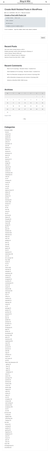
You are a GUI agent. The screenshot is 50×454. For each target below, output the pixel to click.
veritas (7, 393)
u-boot (7, 385)
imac (6, 238)
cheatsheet (8, 174)
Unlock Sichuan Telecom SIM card (13, 53)
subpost (30, 29)
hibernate (7, 234)
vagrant (7, 389)
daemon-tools (8, 190)
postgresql (7, 327)
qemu (6, 337)
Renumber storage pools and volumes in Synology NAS (26, 74)
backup (7, 147)
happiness (7, 432)
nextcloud (7, 290)
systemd (7, 379)
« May (24, 119)
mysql (6, 287)
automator (7, 143)
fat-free (7, 215)
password (7, 314)
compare (7, 180)
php (6, 317)
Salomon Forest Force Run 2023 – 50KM (14, 57)
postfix (7, 325)
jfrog (6, 246)
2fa (6, 132)
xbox (6, 441)
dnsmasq (7, 199)
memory (7, 275)
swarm (6, 376)
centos (7, 169)
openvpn (7, 302)
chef (6, 176)
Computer (7, 130)
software (7, 354)
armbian (7, 139)
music (6, 285)
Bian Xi (19, 12)
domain (7, 203)
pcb (6, 316)
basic (6, 149)
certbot (7, 170)
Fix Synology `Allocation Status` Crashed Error (24, 68)
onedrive (7, 298)
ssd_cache (7, 358)
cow (6, 186)
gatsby (7, 364)
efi (5, 207)
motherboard (8, 283)
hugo (7, 368)
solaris (6, 356)
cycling (7, 414)
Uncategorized (8, 445)
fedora (6, 217)
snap (6, 352)
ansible (7, 136)
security (7, 348)
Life (5, 422)
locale (6, 261)
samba (6, 345)
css (6, 188)
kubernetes (8, 254)
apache (7, 138)
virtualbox (7, 399)
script (27, 29)
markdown (7, 273)
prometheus (8, 333)
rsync (6, 343)
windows (7, 405)
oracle (6, 304)
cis (6, 178)
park (6, 439)
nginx (6, 292)
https (6, 236)
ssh (6, 360)
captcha (7, 167)
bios (6, 157)
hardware (7, 232)
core (6, 184)
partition (7, 312)
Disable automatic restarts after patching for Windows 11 (19, 51)
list (17, 29)
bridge (6, 163)
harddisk (7, 230)
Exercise (7, 412)
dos (6, 205)
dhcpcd (7, 196)
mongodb (7, 279)
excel (6, 211)
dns (6, 198)
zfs (6, 410)
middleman (8, 372)
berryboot (7, 153)
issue (6, 436)
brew (6, 161)
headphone (8, 434)
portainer (7, 323)
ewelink (7, 428)
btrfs (6, 165)
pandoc (7, 310)
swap (6, 374)
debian (7, 192)
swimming (7, 418)
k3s (6, 250)
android (7, 134)
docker (7, 201)
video (6, 395)
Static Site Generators (10, 362)
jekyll (7, 370)
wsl (6, 408)
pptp (6, 329)
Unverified (7, 447)
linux (6, 259)
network (7, 288)
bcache (7, 151)
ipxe (6, 242)
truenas (7, 383)
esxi (6, 209)
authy (6, 141)
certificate (7, 172)
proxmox (7, 335)
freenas (7, 221)
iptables (7, 240)
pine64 (7, 319)
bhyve (6, 155)
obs (6, 294)
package (7, 308)
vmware (7, 401)
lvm (6, 263)
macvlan (7, 269)
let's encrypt (8, 258)
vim (6, 397)
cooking (7, 426)
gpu (6, 227)
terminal (7, 381)
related (23, 29)
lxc (6, 265)
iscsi (6, 244)
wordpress (11, 29)
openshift (7, 300)
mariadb (7, 271)
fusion (6, 223)
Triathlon (7, 420)
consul (6, 182)
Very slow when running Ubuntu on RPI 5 (15, 49)
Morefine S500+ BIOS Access (20, 80)
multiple (20, 29)
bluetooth (7, 159)
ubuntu (7, 387)
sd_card (7, 347)
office (6, 296)
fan (6, 213)
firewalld (7, 219)
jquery (6, 248)
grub (6, 228)
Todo (6, 443)
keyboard (7, 252)
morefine (7, 281)
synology (7, 377)
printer (6, 331)
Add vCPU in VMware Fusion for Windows (15, 55)
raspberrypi (8, 341)
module (7, 277)
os (5, 306)
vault (6, 391)
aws (6, 145)
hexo (7, 366)
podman (7, 321)
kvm (6, 256)
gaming (7, 430)
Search (43, 37)
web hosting (8, 403)
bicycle (7, 424)
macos (6, 267)
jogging (7, 416)
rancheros (7, 339)
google (7, 225)
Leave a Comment (26, 12)
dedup (6, 194)
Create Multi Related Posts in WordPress (23, 9)
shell (6, 350)
